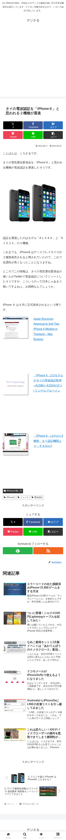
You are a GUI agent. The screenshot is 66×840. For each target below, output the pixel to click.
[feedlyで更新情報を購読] (18, 550)
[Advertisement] (33, 63)
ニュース (24, 497)
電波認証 (38, 497)
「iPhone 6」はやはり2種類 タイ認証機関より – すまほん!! (48, 441)
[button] (53, 135)
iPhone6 (11, 497)
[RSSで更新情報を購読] (48, 550)
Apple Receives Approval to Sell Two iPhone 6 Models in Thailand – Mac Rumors (46, 329)
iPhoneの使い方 (14, 491)
